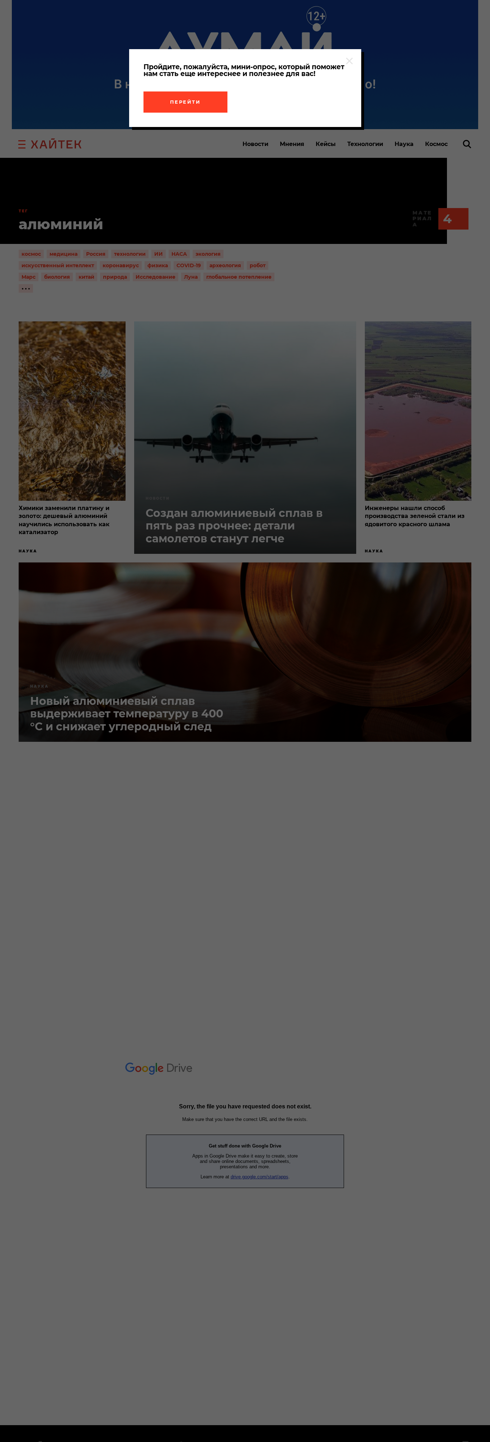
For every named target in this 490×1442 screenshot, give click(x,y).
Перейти (185, 102)
